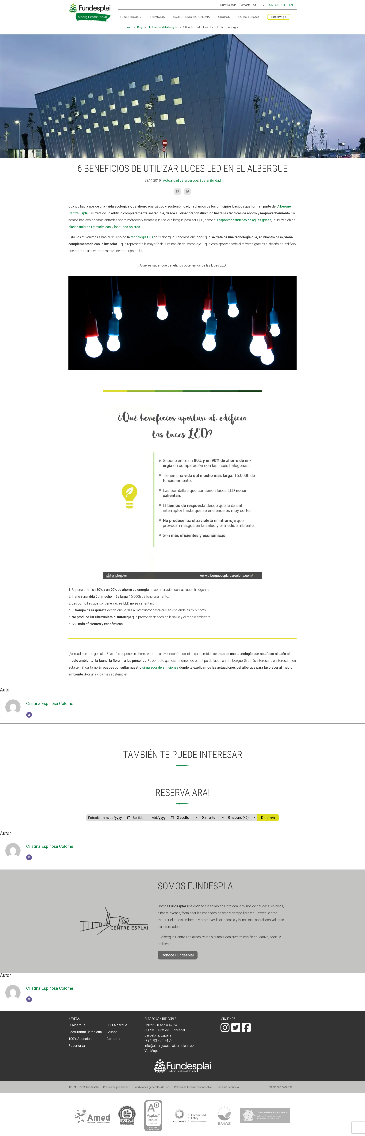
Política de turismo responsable (193, 1087)
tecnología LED (142, 237)
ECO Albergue (116, 1025)
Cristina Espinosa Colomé (49, 703)
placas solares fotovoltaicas (89, 227)
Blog (140, 27)
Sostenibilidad (210, 180)
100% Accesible (80, 1039)
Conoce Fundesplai (178, 955)
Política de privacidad (116, 1087)
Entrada (94, 818)
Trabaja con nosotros (279, 1086)
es (261, 5)
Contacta (245, 5)
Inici (129, 27)
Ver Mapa (151, 1051)
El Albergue (129, 17)
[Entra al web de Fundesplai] (182, 1071)
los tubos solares (127, 227)
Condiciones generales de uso (151, 1087)
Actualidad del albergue (163, 27)
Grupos (224, 17)
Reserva (268, 817)
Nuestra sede (228, 5)
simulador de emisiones (160, 667)
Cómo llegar (248, 17)
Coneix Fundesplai (280, 4)
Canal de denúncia (228, 1087)
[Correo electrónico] (29, 715)
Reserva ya (278, 17)
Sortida (138, 818)
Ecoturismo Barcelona (191, 17)
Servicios (157, 17)
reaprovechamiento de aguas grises (244, 220)
